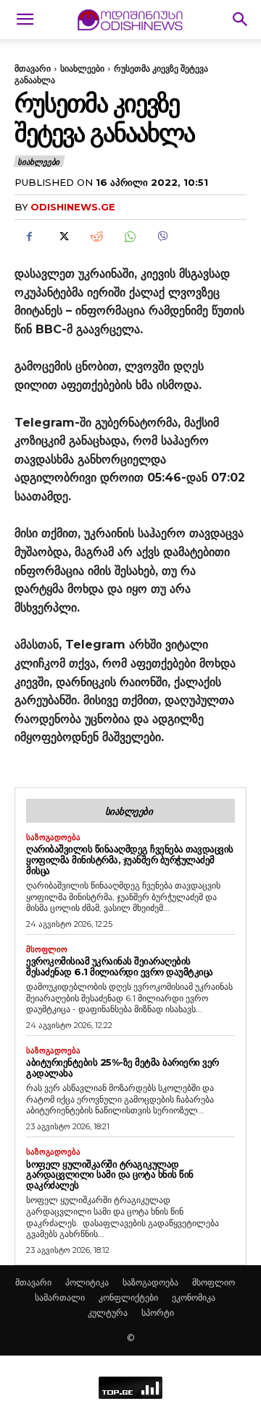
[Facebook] (29, 236)
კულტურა (108, 1312)
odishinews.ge (72, 207)
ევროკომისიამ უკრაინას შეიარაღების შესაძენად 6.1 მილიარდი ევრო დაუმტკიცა (119, 966)
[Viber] (162, 236)
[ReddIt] (95, 236)
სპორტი (157, 1312)
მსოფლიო (46, 949)
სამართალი (60, 1297)
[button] (24, 19)
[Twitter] (62, 236)
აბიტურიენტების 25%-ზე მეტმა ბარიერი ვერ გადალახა (122, 1067)
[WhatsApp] (129, 236)
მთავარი (32, 68)
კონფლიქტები (128, 1297)
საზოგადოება (53, 837)
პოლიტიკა (87, 1282)
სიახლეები (82, 68)
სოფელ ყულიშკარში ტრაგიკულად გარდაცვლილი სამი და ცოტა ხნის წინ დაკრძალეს (110, 1174)
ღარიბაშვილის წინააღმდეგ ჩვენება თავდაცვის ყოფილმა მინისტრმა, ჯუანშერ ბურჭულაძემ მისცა (129, 859)
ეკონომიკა (193, 1297)
